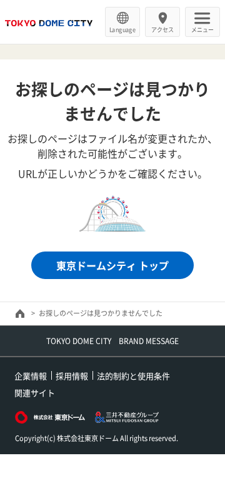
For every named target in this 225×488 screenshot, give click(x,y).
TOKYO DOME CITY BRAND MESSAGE (112, 341)
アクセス (162, 29)
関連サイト (34, 393)
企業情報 (30, 376)
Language (122, 29)
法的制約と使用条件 (133, 376)
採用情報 (72, 376)
